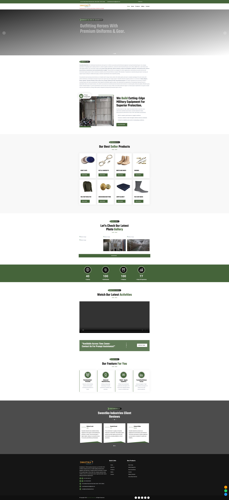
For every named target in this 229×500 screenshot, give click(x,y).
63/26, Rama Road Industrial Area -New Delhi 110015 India (92, 1)
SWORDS (136, 170)
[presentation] (4, 33)
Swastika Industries (91, 497)
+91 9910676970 (87, 481)
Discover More (121, 124)
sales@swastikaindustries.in (88, 489)
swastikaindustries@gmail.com (113, 1)
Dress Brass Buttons (132, 476)
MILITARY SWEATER (86, 197)
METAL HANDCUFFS (104, 170)
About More (83, 44)
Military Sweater (131, 474)
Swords (130, 472)
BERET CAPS (84, 170)
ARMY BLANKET (120, 197)
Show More (114, 255)
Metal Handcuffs (132, 467)
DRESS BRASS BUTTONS (105, 197)
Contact (148, 6)
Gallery (142, 6)
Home (128, 6)
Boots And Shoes (132, 469)
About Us (112, 467)
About (132, 6)
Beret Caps (130, 465)
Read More (84, 174)
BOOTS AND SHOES (121, 170)
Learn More (92, 44)
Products (137, 6)
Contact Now (141, 345)
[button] (113, 54)
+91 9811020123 (87, 478)
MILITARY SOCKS (138, 197)
